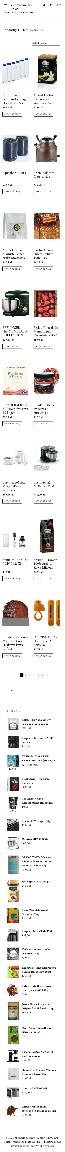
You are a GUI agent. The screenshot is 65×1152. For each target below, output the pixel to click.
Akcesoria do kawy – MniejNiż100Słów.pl (18, 9)
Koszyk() (56, 5)
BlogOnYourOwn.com (42, 1146)
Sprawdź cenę (12, 114)
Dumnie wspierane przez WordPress (23, 1142)
